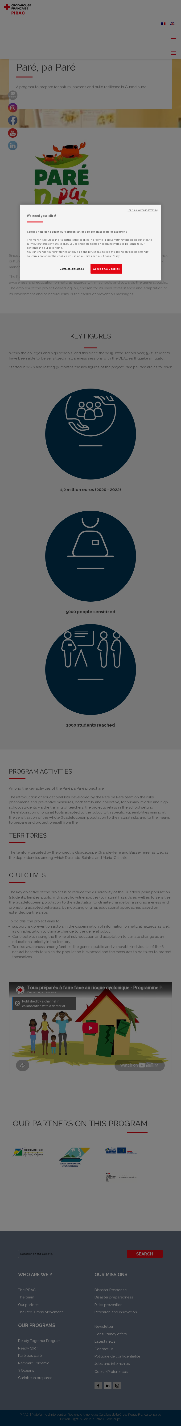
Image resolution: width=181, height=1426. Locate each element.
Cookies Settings (72, 268)
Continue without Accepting (143, 209)
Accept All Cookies (106, 268)
